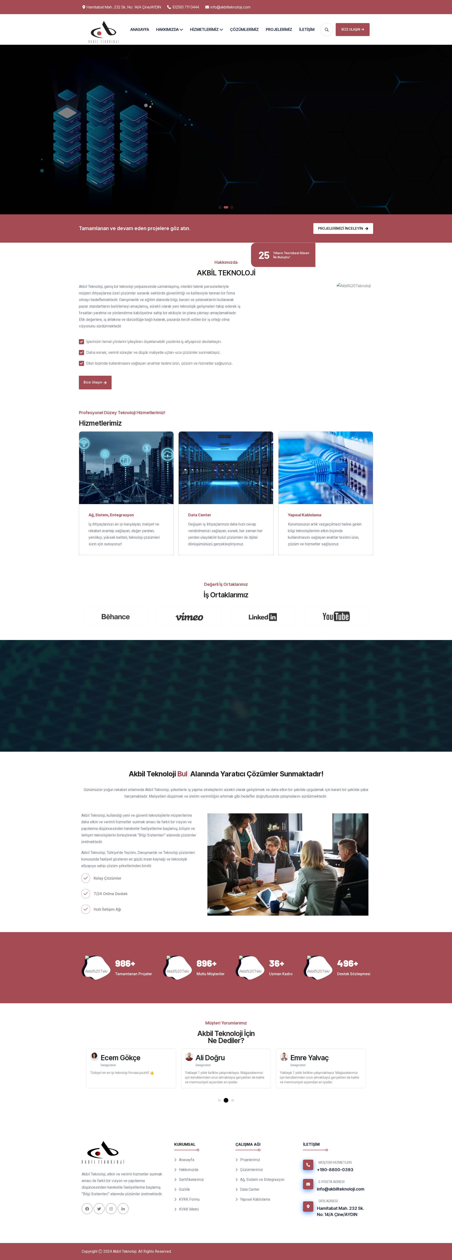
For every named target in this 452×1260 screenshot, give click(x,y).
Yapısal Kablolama (244, 152)
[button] (220, 207)
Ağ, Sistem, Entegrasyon (111, 514)
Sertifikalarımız (191, 1179)
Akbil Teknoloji (125, 1251)
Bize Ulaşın (350, 29)
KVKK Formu (189, 1199)
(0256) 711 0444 (185, 7)
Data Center (203, 152)
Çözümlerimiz (244, 29)
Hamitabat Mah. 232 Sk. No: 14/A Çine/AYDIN (340, 1211)
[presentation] (8, 130)
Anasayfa (139, 29)
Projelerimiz (279, 29)
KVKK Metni (189, 1209)
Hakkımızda (167, 29)
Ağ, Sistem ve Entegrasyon (262, 1179)
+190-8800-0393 (335, 1169)
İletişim (307, 29)
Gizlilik (184, 1189)
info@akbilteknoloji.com (230, 7)
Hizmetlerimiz (204, 29)
